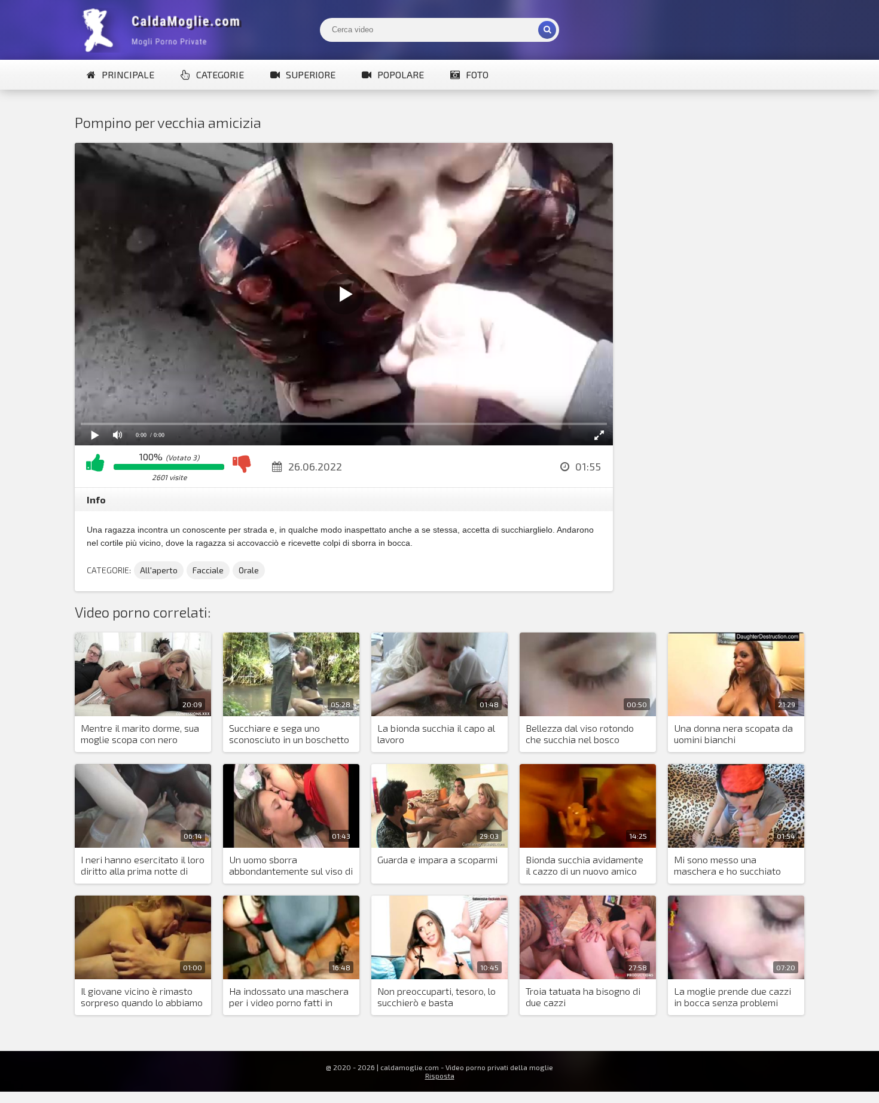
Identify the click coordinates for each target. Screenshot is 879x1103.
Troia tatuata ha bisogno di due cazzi (583, 996)
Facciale (208, 570)
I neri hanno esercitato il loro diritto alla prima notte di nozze (143, 866)
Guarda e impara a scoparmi (437, 859)
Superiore (310, 74)
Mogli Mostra (164, 30)
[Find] (547, 30)
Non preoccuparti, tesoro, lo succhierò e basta (436, 996)
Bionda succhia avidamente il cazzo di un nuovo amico (584, 865)
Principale (128, 74)
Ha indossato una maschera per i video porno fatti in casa (289, 997)
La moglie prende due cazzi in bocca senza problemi (732, 996)
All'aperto (159, 570)
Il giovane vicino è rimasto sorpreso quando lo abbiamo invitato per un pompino (142, 997)
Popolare (400, 74)
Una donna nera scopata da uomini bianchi (733, 733)
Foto (477, 74)
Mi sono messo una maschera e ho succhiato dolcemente (727, 866)
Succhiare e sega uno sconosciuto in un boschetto (289, 733)
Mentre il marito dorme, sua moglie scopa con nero (140, 733)
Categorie (220, 74)
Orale (249, 570)
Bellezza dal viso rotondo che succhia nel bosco (580, 733)
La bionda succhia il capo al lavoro (436, 733)
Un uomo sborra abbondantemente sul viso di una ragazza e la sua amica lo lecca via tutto (291, 866)
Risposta (439, 1075)
